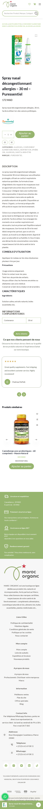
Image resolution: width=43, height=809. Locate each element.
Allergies (37, 26)
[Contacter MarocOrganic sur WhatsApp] (5, 796)
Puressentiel (16, 155)
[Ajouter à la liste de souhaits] (5, 142)
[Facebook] (6, 766)
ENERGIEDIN (32, 776)
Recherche (36, 13)
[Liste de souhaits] (29, 4)
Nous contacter (21, 635)
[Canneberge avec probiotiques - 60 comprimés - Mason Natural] (21, 429)
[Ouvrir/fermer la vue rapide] (37, 425)
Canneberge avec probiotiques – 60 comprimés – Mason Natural (18, 452)
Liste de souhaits (21, 653)
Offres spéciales (21, 701)
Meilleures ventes (21, 694)
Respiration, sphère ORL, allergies (20, 26)
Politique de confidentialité (22, 623)
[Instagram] (14, 766)
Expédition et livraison (21, 656)
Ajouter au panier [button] (21, 466)
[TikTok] (37, 766)
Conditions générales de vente (21, 629)
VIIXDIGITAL (8, 779)
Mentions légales (22, 626)
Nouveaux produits (21, 659)
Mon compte (21, 649)
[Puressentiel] (8, 121)
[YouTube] (21, 766)
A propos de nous (21, 674)
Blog (22, 704)
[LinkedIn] (29, 766)
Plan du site (21, 697)
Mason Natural (21, 461)
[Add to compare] (11, 142)
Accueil (5, 24)
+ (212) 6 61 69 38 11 (25, 746)
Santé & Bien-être (15, 24)
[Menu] (40, 4)
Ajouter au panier (25, 134)
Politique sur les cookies (21, 632)
